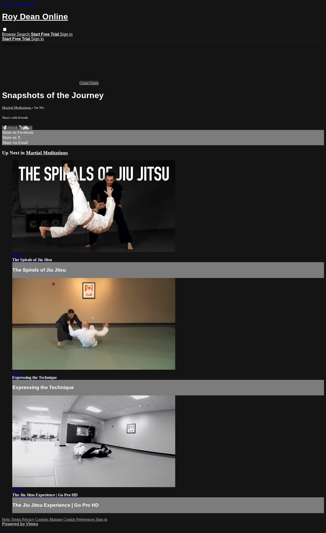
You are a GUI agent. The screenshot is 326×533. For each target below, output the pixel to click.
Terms (16, 519)
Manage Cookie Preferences (72, 519)
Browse (9, 34)
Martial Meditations (17, 108)
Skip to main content (18, 4)
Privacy (28, 519)
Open (94, 83)
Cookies (42, 519)
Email (27, 127)
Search (24, 34)
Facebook (10, 127)
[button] (4, 29)
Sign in (66, 34)
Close (84, 83)
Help (6, 519)
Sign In (37, 39)
